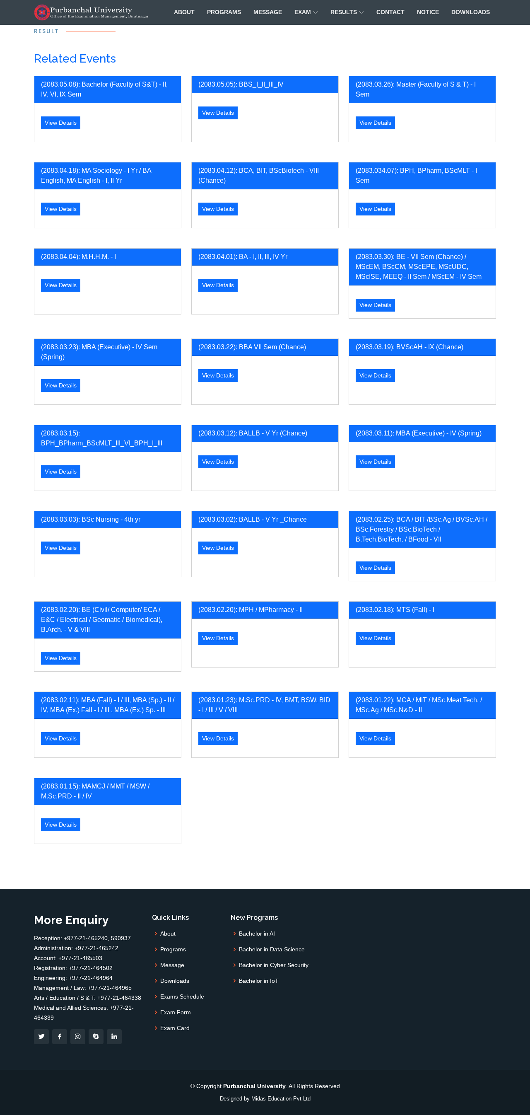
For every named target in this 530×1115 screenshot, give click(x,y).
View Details (61, 122)
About (184, 12)
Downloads (470, 12)
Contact (390, 12)
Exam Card (175, 1028)
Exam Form (175, 1012)
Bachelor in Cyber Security (273, 965)
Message (267, 12)
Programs (224, 12)
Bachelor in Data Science (272, 949)
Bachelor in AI (257, 933)
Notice (428, 12)
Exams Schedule (182, 996)
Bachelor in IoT (259, 981)
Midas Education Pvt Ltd (281, 1099)
